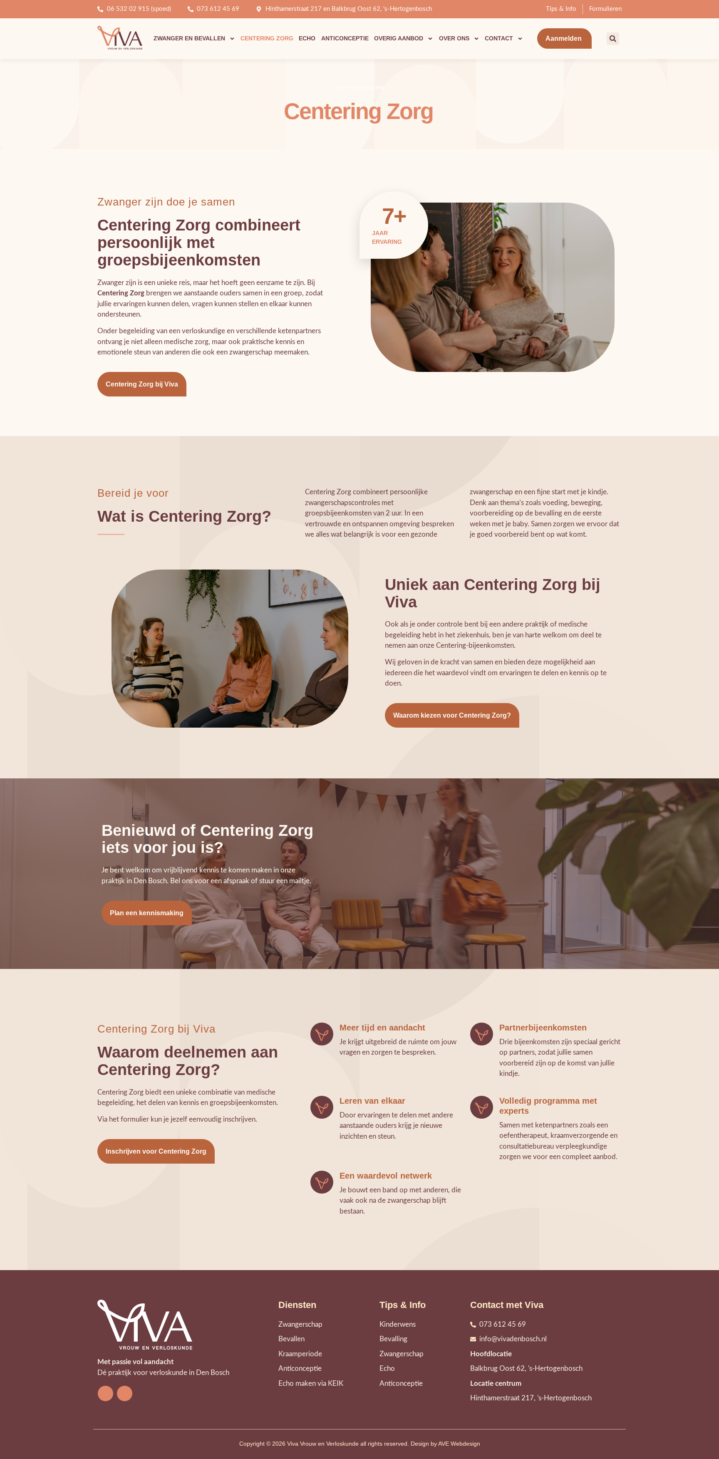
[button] (613, 38)
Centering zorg (266, 38)
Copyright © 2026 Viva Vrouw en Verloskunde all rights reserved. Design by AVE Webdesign (359, 1443)
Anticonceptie (345, 38)
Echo (307, 38)
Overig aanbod (398, 38)
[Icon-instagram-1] (125, 1393)
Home (341, 87)
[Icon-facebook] (105, 1393)
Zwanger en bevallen (189, 38)
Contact (499, 38)
